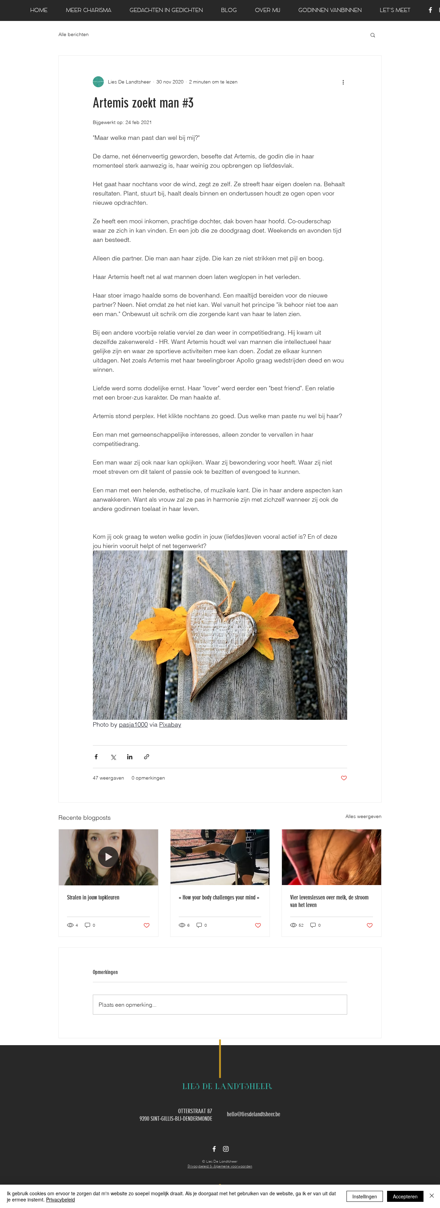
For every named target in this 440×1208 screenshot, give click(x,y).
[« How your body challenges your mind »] (220, 857)
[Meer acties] (343, 82)
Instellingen (364, 1196)
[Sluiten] (432, 1196)
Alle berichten (73, 34)
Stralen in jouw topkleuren (93, 897)
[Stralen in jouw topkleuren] (108, 857)
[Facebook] (430, 10)
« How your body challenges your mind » (219, 897)
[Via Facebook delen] (96, 756)
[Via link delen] (146, 756)
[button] (373, 34)
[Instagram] (226, 1149)
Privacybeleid (60, 1199)
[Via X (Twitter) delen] (113, 756)
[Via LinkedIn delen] (129, 756)
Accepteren (405, 1196)
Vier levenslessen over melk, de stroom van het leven (329, 901)
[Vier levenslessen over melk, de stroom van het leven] (331, 857)
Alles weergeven (363, 816)
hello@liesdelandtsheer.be (253, 1114)
